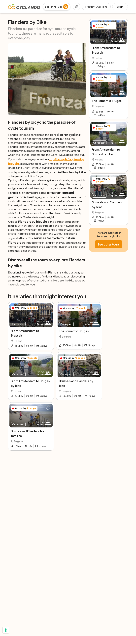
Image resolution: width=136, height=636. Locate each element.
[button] (122, 26)
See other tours (109, 244)
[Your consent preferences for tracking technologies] (6, 630)
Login (120, 6)
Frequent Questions (96, 6)
